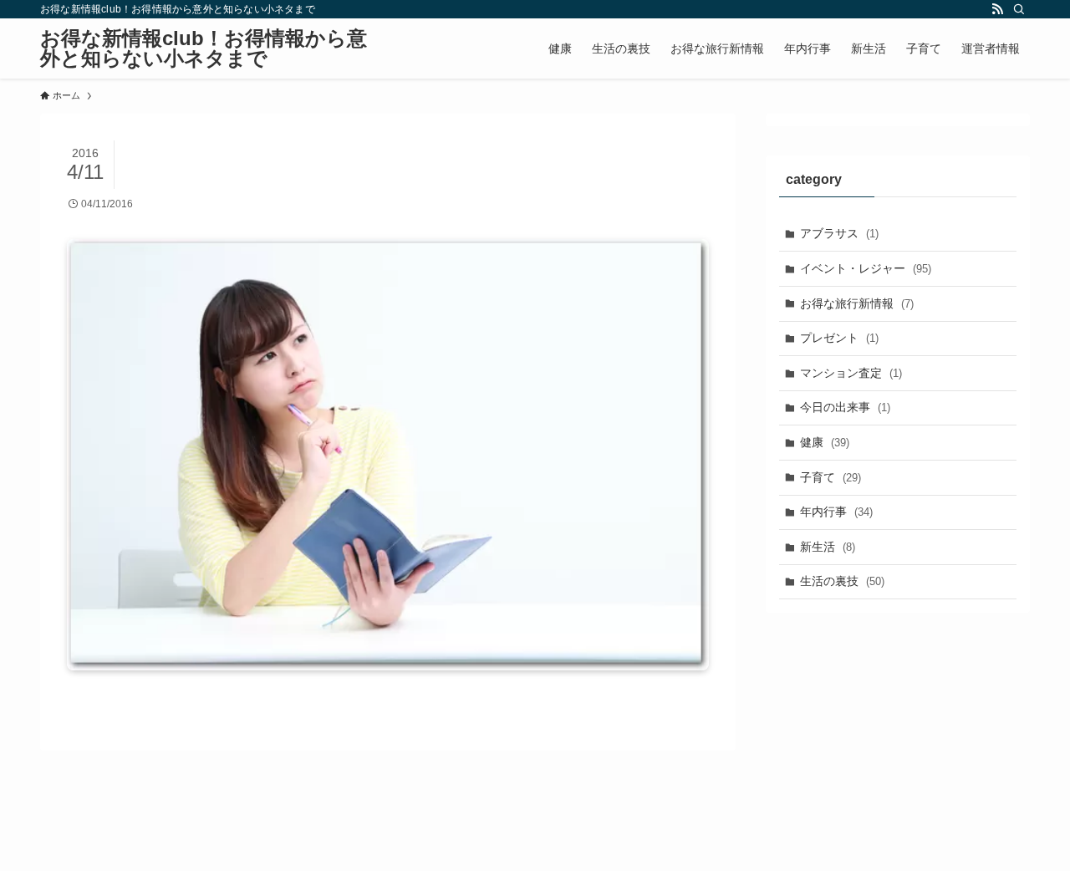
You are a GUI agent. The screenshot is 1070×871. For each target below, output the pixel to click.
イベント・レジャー (865, 268)
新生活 (827, 546)
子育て (830, 477)
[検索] (1019, 9)
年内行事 (836, 511)
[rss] (997, 9)
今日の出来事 (845, 407)
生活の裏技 (842, 581)
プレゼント (839, 337)
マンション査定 (851, 372)
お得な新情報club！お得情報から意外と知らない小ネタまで (203, 48)
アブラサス (839, 233)
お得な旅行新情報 (857, 303)
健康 (824, 442)
